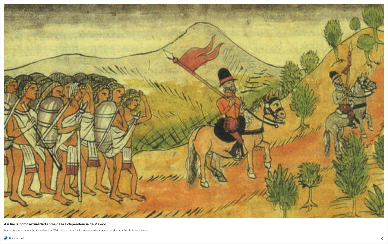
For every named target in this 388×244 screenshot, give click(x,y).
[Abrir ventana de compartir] (382, 237)
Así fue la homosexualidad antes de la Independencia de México (55, 224)
